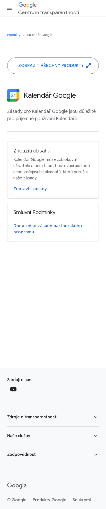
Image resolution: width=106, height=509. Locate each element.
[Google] (16, 485)
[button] (53, 417)
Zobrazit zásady (30, 188)
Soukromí (82, 500)
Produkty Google (49, 500)
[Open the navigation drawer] (9, 8)
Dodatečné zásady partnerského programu (47, 229)
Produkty (14, 35)
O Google (16, 500)
